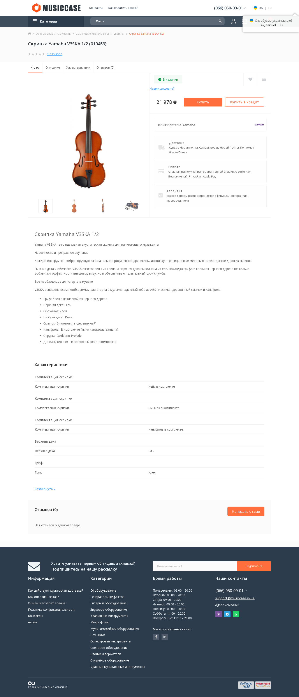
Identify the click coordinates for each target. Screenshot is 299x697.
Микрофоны (99, 622)
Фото (35, 67)
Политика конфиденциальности (52, 609)
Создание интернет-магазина (47, 687)
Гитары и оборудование (108, 603)
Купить (203, 102)
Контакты (96, 8)
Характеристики (78, 67)
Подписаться (254, 566)
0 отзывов (54, 54)
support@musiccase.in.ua (235, 598)
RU (270, 8)
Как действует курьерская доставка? (55, 590)
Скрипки (119, 33)
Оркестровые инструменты (53, 33)
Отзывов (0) (105, 67)
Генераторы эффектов (107, 597)
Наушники (97, 635)
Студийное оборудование (109, 660)
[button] (230, 8)
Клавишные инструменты (109, 616)
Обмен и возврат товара (46, 603)
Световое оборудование (109, 648)
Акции (32, 622)
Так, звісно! (267, 25)
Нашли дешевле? (162, 88)
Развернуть (44, 489)
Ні (281, 25)
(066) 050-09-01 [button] (229, 590)
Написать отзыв (246, 511)
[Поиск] (220, 21)
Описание (53, 67)
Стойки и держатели (105, 654)
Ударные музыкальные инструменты (117, 667)
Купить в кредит (244, 102)
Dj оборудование (103, 590)
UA (261, 8)
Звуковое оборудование (108, 609)
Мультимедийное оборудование (114, 628)
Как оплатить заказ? (122, 8)
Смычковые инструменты (92, 33)
